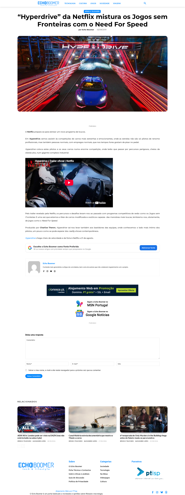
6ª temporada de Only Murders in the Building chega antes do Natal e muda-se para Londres (143, 436)
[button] (145, 3)
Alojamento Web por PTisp (66, 491)
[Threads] (55, 271)
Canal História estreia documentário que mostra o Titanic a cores (91, 436)
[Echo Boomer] (48, 3)
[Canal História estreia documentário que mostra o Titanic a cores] (92, 419)
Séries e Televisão (92, 11)
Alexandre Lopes (39, 441)
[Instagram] (47, 271)
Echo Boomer (88, 30)
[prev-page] (19, 446)
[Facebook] (44, 271)
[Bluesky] (51, 271)
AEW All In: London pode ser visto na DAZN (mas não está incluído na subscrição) (40, 436)
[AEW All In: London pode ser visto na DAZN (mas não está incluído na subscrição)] (41, 419)
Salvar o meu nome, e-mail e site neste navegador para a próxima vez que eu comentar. (64, 370)
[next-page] (23, 446)
